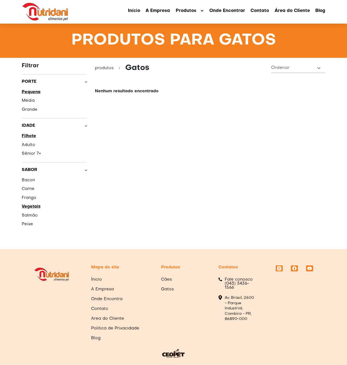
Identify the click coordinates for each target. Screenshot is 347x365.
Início (134, 11)
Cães (166, 279)
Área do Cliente (292, 11)
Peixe (27, 224)
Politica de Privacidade (115, 328)
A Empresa (158, 11)
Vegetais (31, 206)
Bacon (28, 180)
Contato (259, 11)
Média (28, 101)
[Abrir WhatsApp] (333, 351)
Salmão (30, 215)
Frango (29, 198)
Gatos (167, 289)
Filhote (29, 136)
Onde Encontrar (227, 11)
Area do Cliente (107, 318)
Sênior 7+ (31, 153)
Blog (320, 11)
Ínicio (96, 279)
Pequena (31, 92)
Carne (28, 189)
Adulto (28, 145)
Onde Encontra (107, 299)
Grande (29, 110)
